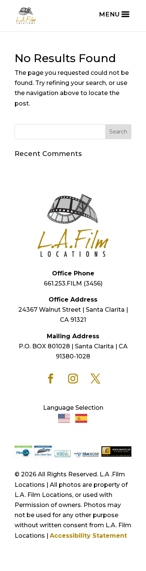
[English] (64, 417)
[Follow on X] (95, 378)
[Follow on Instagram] (73, 378)
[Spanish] (81, 417)
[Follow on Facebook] (50, 378)
